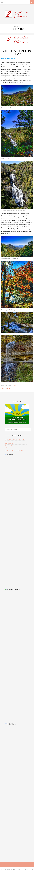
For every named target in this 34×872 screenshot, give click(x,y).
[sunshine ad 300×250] (17, 423)
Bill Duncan (14, 385)
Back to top (28, 869)
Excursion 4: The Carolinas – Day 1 (14, 450)
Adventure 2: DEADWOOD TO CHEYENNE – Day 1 (13, 442)
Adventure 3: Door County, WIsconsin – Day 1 (15, 446)
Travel (17, 48)
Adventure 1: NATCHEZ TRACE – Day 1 (15, 439)
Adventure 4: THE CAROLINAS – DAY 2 (17, 52)
